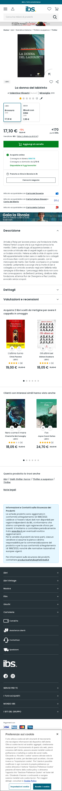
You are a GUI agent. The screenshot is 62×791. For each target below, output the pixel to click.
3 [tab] (29, 381)
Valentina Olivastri (20, 93)
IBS (14, 136)
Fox (46, 432)
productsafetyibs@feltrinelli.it (33, 559)
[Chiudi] (57, 734)
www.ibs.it (17, 531)
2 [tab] (26, 381)
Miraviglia (45, 93)
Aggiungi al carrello (33, 144)
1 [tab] (31, 75)
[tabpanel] (31, 55)
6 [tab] (38, 381)
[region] (31, 760)
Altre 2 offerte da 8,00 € (27, 136)
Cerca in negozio (31, 180)
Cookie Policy (30, 780)
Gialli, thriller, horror (20, 479)
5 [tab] (35, 381)
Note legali (9, 489)
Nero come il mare (15, 432)
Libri (5, 479)
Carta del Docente (35, 193)
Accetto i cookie (42, 786)
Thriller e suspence (43, 479)
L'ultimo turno (15, 353)
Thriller (7, 482)
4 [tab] (32, 381)
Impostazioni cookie (20, 786)
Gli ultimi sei (46, 353)
